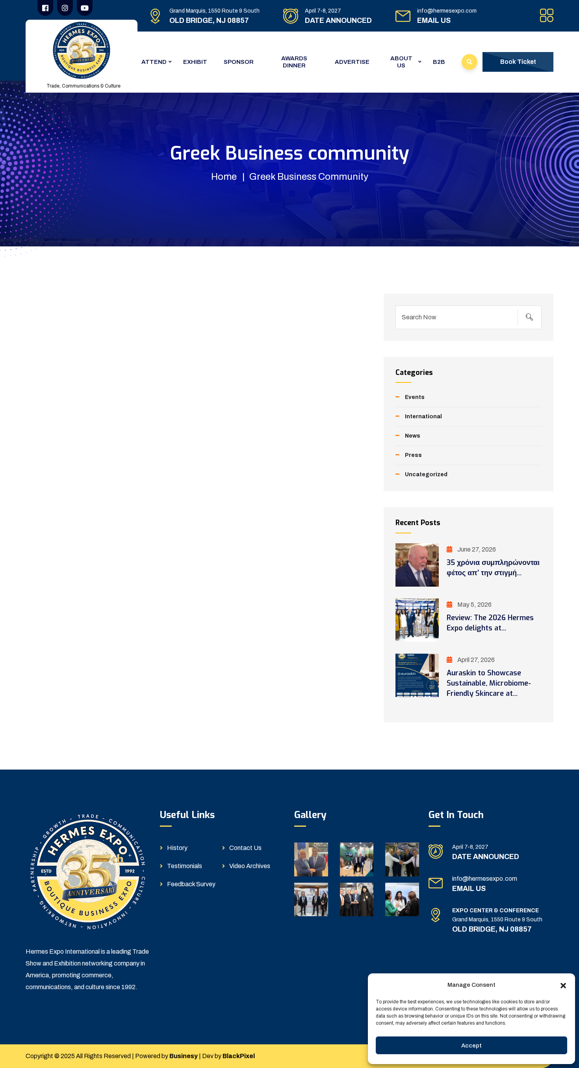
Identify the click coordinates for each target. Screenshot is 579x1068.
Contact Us (245, 847)
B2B (439, 62)
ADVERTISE (352, 62)
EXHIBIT (195, 62)
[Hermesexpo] (81, 50)
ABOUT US (401, 62)
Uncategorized (426, 474)
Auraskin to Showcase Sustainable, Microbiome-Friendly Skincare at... (489, 683)
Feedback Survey (191, 884)
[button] (563, 985)
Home (224, 176)
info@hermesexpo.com (447, 11)
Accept (471, 1045)
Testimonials (184, 866)
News (412, 436)
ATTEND (154, 62)
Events (415, 397)
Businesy (183, 1056)
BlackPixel (239, 1056)
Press (413, 455)
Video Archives (249, 866)
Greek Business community (308, 176)
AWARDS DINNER (294, 62)
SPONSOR (239, 62)
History (177, 847)
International (423, 416)
